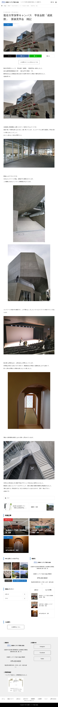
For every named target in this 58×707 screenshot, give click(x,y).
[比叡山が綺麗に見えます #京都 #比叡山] (24, 566)
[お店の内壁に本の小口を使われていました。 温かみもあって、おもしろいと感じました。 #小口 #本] (16, 566)
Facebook (42, 652)
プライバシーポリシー (29, 700)
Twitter (42, 658)
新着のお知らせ (8, 519)
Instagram (42, 646)
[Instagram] (51, 2)
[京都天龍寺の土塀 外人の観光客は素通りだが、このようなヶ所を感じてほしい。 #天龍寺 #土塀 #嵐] (7, 566)
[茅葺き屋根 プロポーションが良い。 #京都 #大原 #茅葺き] (16, 574)
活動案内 (33, 698)
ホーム (3, 698)
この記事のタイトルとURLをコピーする (29, 62)
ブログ (8, 24)
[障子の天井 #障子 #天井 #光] (7, 574)
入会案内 (40, 698)
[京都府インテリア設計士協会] (10, 2)
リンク (45, 698)
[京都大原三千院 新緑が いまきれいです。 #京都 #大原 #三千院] (24, 574)
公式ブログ (25, 698)
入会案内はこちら (15, 627)
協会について (11, 698)
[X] (53, 2)
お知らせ (34, 519)
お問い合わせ (53, 698)
